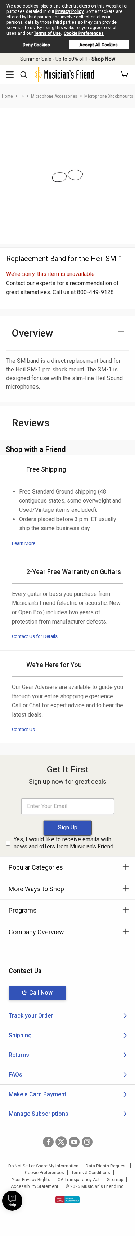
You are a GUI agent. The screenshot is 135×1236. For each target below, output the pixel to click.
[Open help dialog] (12, 1201)
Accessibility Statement (34, 1186)
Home (7, 96)
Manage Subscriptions (38, 1113)
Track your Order (31, 1015)
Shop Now (103, 59)
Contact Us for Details (35, 636)
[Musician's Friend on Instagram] (87, 1141)
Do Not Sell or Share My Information (43, 1165)
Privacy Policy (69, 11)
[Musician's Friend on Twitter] (61, 1141)
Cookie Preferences (84, 33)
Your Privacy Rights (31, 1179)
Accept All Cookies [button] (98, 44)
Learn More (23, 543)
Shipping (20, 1035)
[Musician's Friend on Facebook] (48, 1141)
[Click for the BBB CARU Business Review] (67, 1199)
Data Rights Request (106, 1165)
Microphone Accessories (54, 96)
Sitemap (115, 1179)
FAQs (15, 1074)
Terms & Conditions (90, 1172)
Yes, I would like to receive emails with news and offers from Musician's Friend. (64, 843)
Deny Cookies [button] (36, 44)
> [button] (23, 96)
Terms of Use (47, 33)
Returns (19, 1054)
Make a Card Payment (37, 1094)
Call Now (41, 992)
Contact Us (23, 729)
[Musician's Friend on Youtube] (74, 1141)
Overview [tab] (32, 333)
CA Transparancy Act (79, 1179)
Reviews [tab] (31, 423)
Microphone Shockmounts (108, 96)
